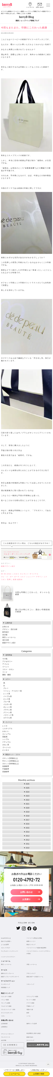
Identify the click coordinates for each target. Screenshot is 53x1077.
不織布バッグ (30, 1006)
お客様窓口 (4, 1026)
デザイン (39, 577)
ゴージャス (6, 747)
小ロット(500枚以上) (10, 758)
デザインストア (31, 973)
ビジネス (5, 750)
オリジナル (34, 574)
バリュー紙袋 (5, 999)
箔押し (9, 579)
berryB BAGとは (6, 938)
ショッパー (30, 577)
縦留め (20, 579)
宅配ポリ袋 (29, 1009)
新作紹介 (5, 632)
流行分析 (5, 640)
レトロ (4, 726)
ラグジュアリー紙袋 (32, 996)
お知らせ (5, 627)
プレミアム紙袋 (5, 1003)
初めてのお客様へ (6, 941)
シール (28, 1016)
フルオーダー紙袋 (6, 1006)
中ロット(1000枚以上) (10, 761)
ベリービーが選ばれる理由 (34, 938)
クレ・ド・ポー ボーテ (10, 577)
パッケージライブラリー (8, 956)
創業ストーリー (31, 941)
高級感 (4, 737)
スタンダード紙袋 (6, 996)
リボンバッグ (30, 984)
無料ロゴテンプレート (7, 973)
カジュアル (6, 734)
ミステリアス (7, 729)
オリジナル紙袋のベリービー (10, 11)
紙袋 (15, 579)
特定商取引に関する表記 (33, 1033)
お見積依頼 (4, 1023)
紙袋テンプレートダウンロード (10, 976)
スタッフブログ (5, 947)
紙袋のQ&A (29, 1037)
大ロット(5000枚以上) (10, 764)
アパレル (5, 664)
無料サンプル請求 (31, 1023)
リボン (3, 579)
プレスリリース (5, 1037)
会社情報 (3, 1040)
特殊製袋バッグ (5, 987)
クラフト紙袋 (30, 1003)
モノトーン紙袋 (31, 999)
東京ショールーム (9, 637)
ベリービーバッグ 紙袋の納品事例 (36, 947)
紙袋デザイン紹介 (8, 566)
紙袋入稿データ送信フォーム (34, 976)
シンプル (5, 739)
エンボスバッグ (5, 984)
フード (4, 672)
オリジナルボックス (7, 1012)
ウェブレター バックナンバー (9, 951)
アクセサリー (7, 661)
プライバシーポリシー (7, 1034)
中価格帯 (5, 769)
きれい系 (5, 745)
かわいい (5, 731)
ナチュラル (6, 742)
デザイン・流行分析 (9, 629)
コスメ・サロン (8, 669)
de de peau (6, 574)
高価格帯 (5, 772)
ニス (45, 577)
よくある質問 (5, 944)
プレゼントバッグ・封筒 (8, 1009)
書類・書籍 (6, 675)
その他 (4, 659)
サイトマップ (30, 1040)
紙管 (27, 1012)
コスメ (23, 577)
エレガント (24, 574)
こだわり (15, 574)
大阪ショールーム (31, 964)
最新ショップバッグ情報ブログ (31, 11)
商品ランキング (31, 944)
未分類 (4, 635)
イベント (5, 667)
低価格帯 (5, 766)
